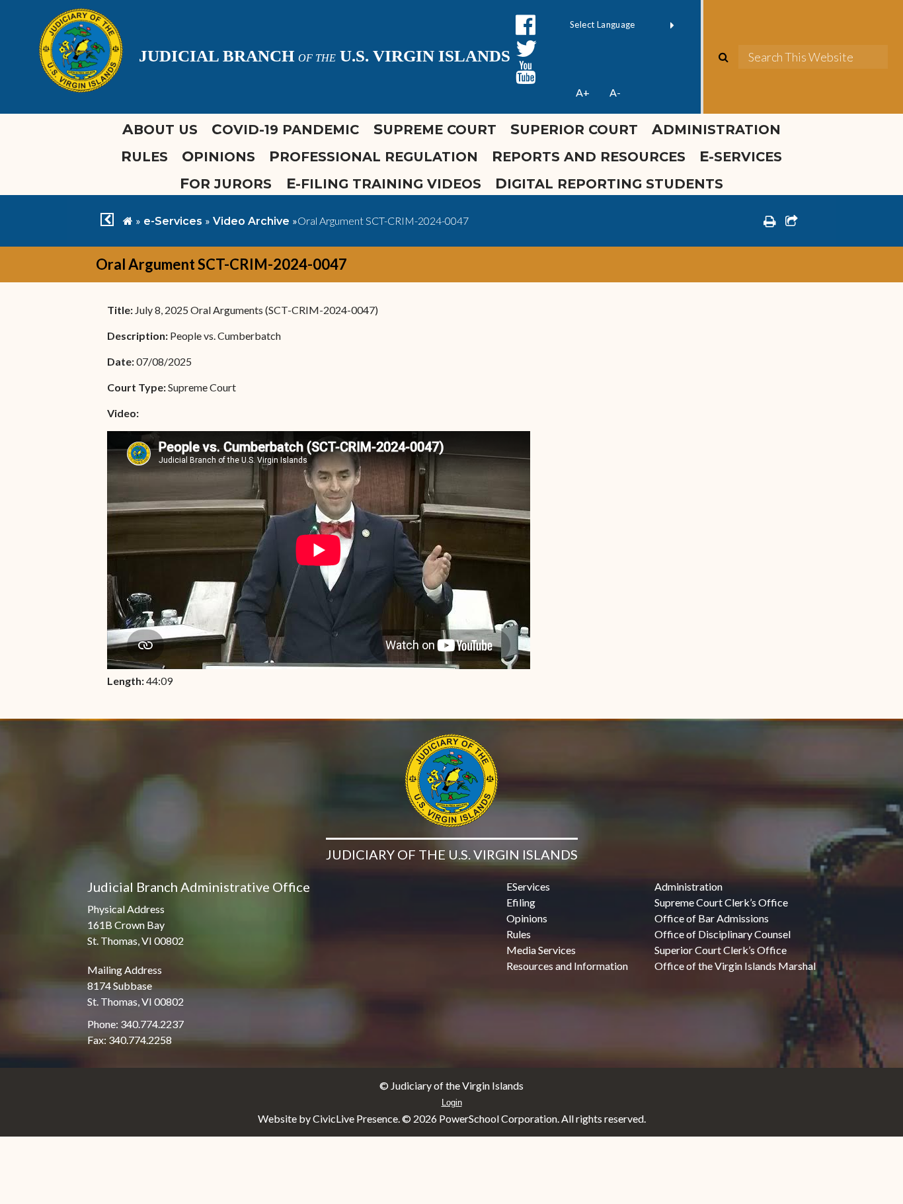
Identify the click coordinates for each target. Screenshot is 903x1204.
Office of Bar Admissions (711, 918)
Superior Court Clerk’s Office (720, 949)
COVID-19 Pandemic (285, 129)
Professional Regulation (373, 156)
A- (615, 92)
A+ (583, 92)
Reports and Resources (589, 156)
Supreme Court (434, 129)
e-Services (740, 156)
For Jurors (226, 183)
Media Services (541, 949)
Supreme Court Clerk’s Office (721, 902)
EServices (528, 886)
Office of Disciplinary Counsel (722, 934)
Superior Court (574, 129)
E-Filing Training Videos (387, 183)
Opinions (218, 156)
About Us (160, 129)
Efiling (520, 902)
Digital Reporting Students (609, 183)
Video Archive (251, 221)
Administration (716, 129)
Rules (144, 156)
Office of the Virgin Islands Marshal (735, 965)
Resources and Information (567, 965)
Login (452, 1102)
